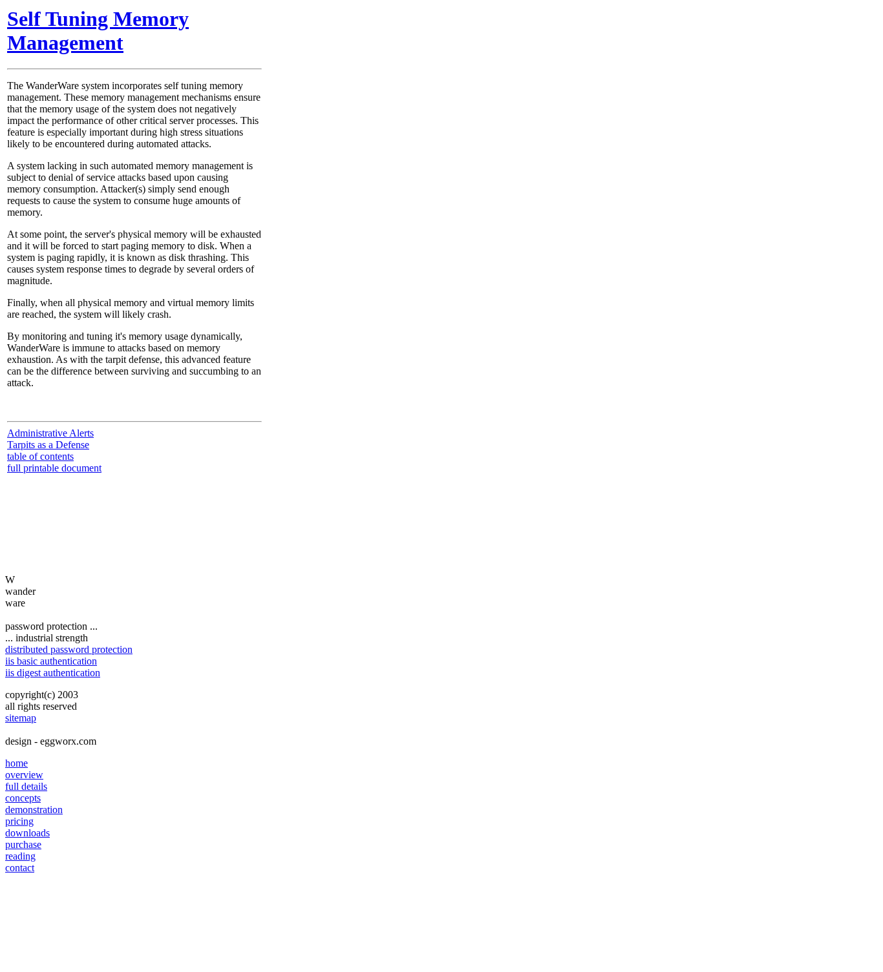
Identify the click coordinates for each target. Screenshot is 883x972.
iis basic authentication (51, 661)
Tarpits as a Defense (48, 444)
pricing (19, 821)
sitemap (20, 717)
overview (24, 774)
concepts (23, 797)
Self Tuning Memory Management (98, 30)
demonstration (34, 809)
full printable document (54, 467)
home (16, 763)
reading (20, 856)
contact (19, 867)
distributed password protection (69, 649)
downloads (27, 832)
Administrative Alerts (50, 433)
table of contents (40, 456)
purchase (23, 844)
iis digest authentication (52, 672)
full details (26, 786)
